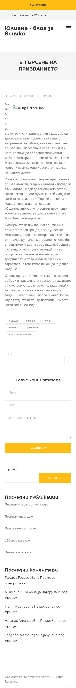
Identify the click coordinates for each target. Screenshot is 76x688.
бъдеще (14, 320)
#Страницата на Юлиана (25, 15)
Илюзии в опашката (18, 552)
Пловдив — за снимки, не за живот (27, 504)
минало (13, 327)
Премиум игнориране (19, 516)
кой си (47, 320)
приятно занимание (20, 334)
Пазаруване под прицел (21, 528)
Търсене (11, 469)
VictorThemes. (40, 676)
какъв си (31, 320)
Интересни (45, 95)
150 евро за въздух (18, 540)
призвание (32, 327)
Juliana (10, 95)
